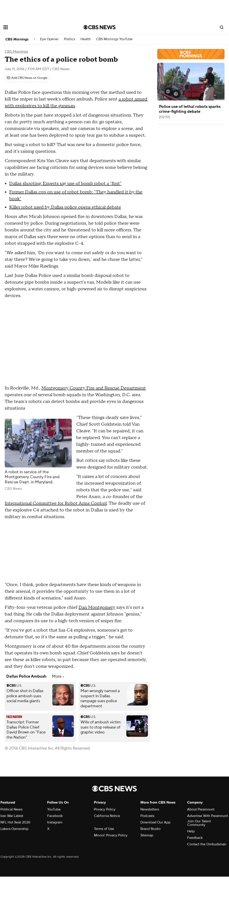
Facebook (55, 816)
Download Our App (155, 822)
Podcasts (147, 816)
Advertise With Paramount (207, 816)
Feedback (195, 838)
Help (191, 831)
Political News (11, 809)
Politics (69, 39)
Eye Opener (49, 39)
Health (86, 39)
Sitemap (146, 835)
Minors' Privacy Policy (110, 835)
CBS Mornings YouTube (114, 39)
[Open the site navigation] (36, 27)
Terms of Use (104, 829)
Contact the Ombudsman (206, 844)
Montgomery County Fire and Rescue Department (93, 388)
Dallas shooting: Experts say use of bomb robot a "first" (65, 183)
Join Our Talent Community (199, 823)
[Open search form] (222, 27)
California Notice (107, 816)
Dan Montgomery (96, 607)
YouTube (54, 809)
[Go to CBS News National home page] (99, 27)
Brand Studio (150, 829)
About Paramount (200, 809)
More (57, 676)
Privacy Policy (104, 809)
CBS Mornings (17, 39)
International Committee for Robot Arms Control (56, 503)
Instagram (54, 822)
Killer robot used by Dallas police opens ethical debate (65, 207)
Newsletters (149, 809)
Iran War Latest (11, 816)
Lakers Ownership (14, 829)
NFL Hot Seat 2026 (15, 822)
